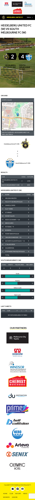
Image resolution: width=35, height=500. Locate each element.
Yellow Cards (19, 264)
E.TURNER (8, 212)
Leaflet (5, 128)
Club (8, 310)
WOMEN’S (6, 497)
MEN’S (25, 493)
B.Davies (8, 230)
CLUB (11, 493)
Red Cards (29, 264)
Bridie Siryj (9, 223)
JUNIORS (14, 497)
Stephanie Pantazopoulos (15, 251)
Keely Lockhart (11, 219)
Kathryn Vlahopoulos (13, 241)
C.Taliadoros (10, 244)
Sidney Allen (9, 216)
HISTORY (18, 493)
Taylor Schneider (11, 237)
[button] (17, 114)
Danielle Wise (10, 205)
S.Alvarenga (9, 248)
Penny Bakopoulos (12, 234)
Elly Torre (9, 209)
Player (7, 194)
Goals (29, 194)
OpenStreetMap (20, 128)
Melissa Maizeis (11, 198)
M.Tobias (8, 226)
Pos (3, 310)
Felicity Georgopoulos (13, 202)
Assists (10, 264)
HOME (5, 493)
